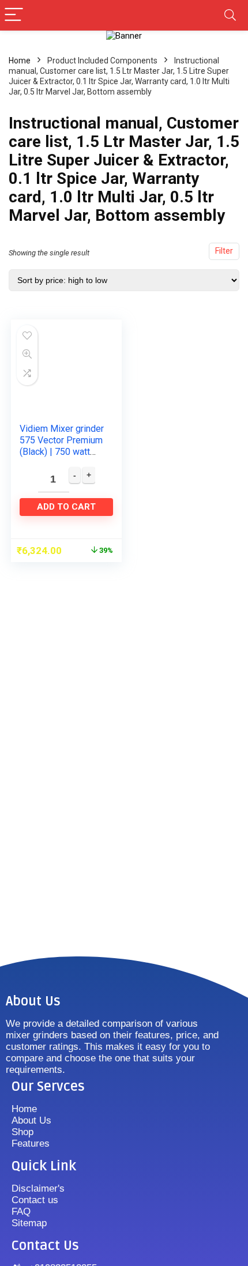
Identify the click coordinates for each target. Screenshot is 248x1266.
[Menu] (14, 15)
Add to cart (66, 507)
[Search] (230, 15)
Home (20, 60)
